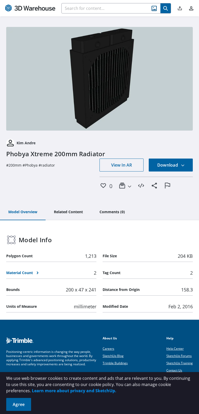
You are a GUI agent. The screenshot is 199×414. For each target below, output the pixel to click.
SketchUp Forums (179, 356)
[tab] (23, 212)
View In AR (121, 165)
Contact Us (174, 370)
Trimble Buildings (115, 363)
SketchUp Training (179, 363)
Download (168, 165)
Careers (108, 348)
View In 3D (99, 79)
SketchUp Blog (113, 356)
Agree (19, 404)
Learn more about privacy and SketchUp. (74, 391)
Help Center (175, 348)
